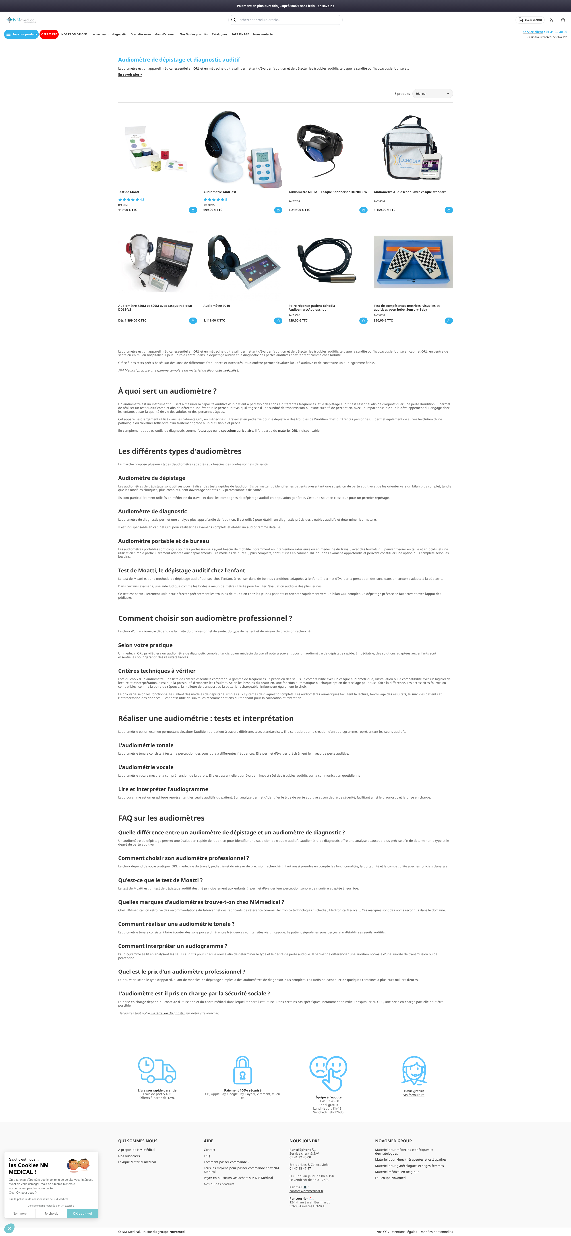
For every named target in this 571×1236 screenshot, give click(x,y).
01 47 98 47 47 (300, 1168)
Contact (209, 1149)
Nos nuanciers (129, 1156)
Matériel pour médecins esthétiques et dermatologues (404, 1151)
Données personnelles (436, 1232)
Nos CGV (383, 1232)
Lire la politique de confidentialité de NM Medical (38, 1199)
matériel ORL (288, 430)
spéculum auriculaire (237, 430)
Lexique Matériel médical (137, 1162)
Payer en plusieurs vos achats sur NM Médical (238, 1178)
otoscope (205, 430)
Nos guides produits (219, 1184)
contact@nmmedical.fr (306, 1191)
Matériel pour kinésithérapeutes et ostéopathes (411, 1159)
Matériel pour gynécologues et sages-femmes (409, 1166)
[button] (9, 1228)
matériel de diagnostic (167, 1013)
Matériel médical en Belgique (397, 1172)
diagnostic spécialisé (222, 370)
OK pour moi (82, 1213)
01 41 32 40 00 (300, 1157)
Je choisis (51, 1213)
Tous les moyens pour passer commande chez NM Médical (241, 1170)
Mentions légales (404, 1232)
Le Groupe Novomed (390, 1178)
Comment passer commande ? (226, 1162)
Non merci (20, 1213)
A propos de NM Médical (136, 1149)
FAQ (207, 1156)
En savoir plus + (130, 74)
